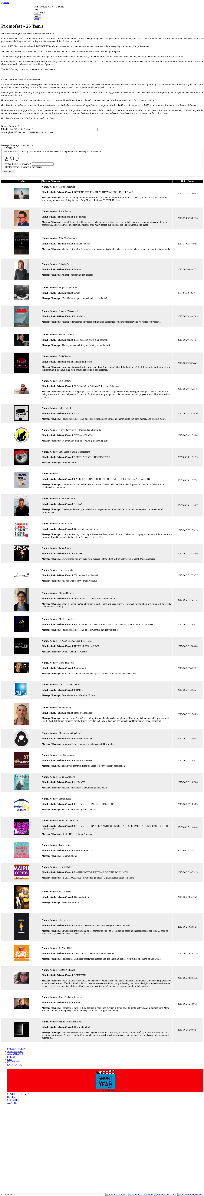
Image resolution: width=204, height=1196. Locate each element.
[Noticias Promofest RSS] (190, 1194)
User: (37, 9)
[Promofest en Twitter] (165, 1194)
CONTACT (13, 1062)
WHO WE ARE (15, 1051)
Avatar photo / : (14, 132)
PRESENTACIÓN (16, 1048)
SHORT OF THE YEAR (19, 1094)
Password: (39, 12)
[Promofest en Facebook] (140, 1194)
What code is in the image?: (17, 164)
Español (37, 19)
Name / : (10, 126)
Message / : (18, 145)
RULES (11, 1097)
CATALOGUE (14, 1065)
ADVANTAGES (15, 1054)
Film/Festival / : (17, 129)
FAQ (9, 1059)
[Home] (5, 2)
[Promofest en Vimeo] (116, 1194)
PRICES (11, 1057)
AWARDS (12, 1103)
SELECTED (13, 1100)
